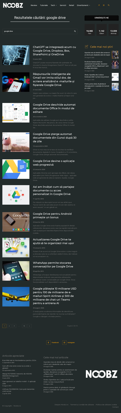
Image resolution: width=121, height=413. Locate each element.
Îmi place (89, 25)
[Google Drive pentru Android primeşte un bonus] (15, 222)
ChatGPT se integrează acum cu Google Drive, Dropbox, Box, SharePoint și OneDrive (54, 50)
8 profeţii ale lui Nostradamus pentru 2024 (19, 360)
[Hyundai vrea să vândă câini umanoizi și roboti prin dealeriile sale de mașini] (115, 55)
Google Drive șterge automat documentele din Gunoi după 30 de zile (54, 137)
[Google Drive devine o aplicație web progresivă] (15, 169)
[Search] (75, 31)
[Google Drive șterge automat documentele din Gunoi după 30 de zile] (15, 142)
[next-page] (29, 326)
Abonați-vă (114, 25)
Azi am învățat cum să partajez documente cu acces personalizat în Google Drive (53, 190)
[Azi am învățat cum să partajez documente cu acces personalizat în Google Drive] (15, 195)
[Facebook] (99, 5)
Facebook (55, 342)
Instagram (71, 342)
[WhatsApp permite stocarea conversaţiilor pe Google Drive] (15, 271)
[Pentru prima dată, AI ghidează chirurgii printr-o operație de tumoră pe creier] (115, 87)
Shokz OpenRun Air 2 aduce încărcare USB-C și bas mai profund (97, 76)
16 (24, 326)
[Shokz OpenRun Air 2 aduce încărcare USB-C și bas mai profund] (115, 77)
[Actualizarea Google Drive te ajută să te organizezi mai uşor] (15, 247)
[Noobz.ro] (13, 5)
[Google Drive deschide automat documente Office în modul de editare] (15, 113)
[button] (109, 5)
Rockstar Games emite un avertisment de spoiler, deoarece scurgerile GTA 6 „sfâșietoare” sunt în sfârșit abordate (97, 65)
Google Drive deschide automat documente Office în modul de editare (54, 108)
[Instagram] (104, 5)
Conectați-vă (102, 25)
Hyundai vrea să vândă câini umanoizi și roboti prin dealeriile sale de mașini (97, 53)
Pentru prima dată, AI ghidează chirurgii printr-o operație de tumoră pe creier (97, 86)
